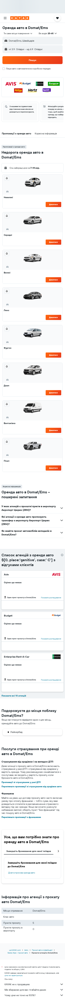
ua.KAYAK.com (15, 950)
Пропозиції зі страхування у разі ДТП (21, 782)
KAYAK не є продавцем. (17, 984)
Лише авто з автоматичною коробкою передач (28, 68)
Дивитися (53, 204)
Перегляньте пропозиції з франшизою (21, 817)
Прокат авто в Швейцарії (42, 950)
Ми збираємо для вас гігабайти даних (25, 989)
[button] (5, 18)
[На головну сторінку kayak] (19, 18)
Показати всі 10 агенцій (14, 695)
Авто (26, 950)
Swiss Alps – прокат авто (18, 953)
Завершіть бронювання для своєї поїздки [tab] (28, 851)
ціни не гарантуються (13, 975)
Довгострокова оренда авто (21, 872)
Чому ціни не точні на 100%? (20, 995)
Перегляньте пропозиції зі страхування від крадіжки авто (32, 786)
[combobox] (18, 33)
